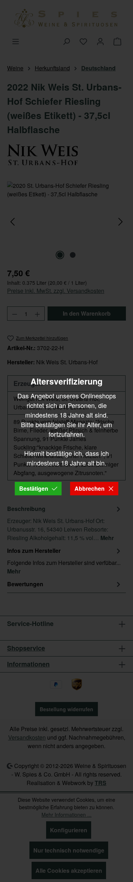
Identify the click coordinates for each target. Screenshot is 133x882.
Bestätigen (33, 488)
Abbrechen (89, 488)
